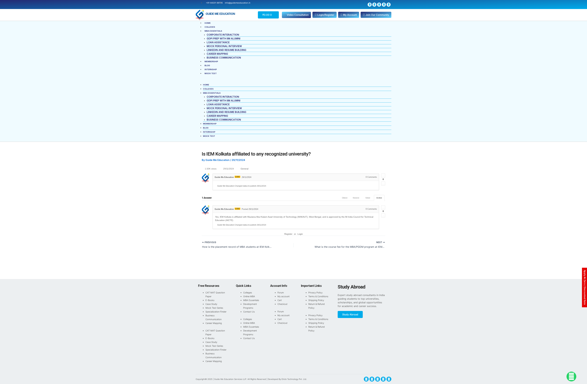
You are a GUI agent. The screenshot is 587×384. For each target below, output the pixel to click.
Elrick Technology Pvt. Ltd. (294, 379)
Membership (211, 61)
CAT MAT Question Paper (215, 294)
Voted (367, 198)
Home (208, 23)
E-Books (209, 300)
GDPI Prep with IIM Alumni (223, 38)
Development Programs (250, 306)
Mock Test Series (214, 308)
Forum (280, 292)
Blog (207, 65)
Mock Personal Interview (224, 46)
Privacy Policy (315, 292)
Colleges (210, 27)
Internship (211, 69)
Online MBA (249, 296)
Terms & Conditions (318, 296)
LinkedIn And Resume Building (226, 49)
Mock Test (211, 73)
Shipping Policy (316, 300)
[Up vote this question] (383, 175)
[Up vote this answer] (383, 207)
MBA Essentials (213, 31)
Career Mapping (217, 53)
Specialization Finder (215, 311)
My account (283, 296)
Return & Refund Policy (316, 306)
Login (300, 234)
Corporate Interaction (223, 34)
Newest (356, 198)
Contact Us (249, 311)
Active (379, 198)
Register (288, 234)
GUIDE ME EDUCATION (220, 14)
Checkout (282, 304)
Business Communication (224, 57)
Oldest (344, 198)
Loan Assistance (218, 42)
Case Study (211, 304)
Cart (279, 300)
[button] (293, 81)
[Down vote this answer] (383, 215)
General (244, 168)
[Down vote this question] (383, 183)
